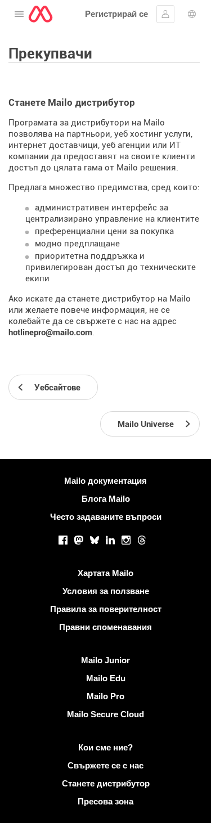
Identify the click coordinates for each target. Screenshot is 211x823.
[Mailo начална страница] (40, 14)
